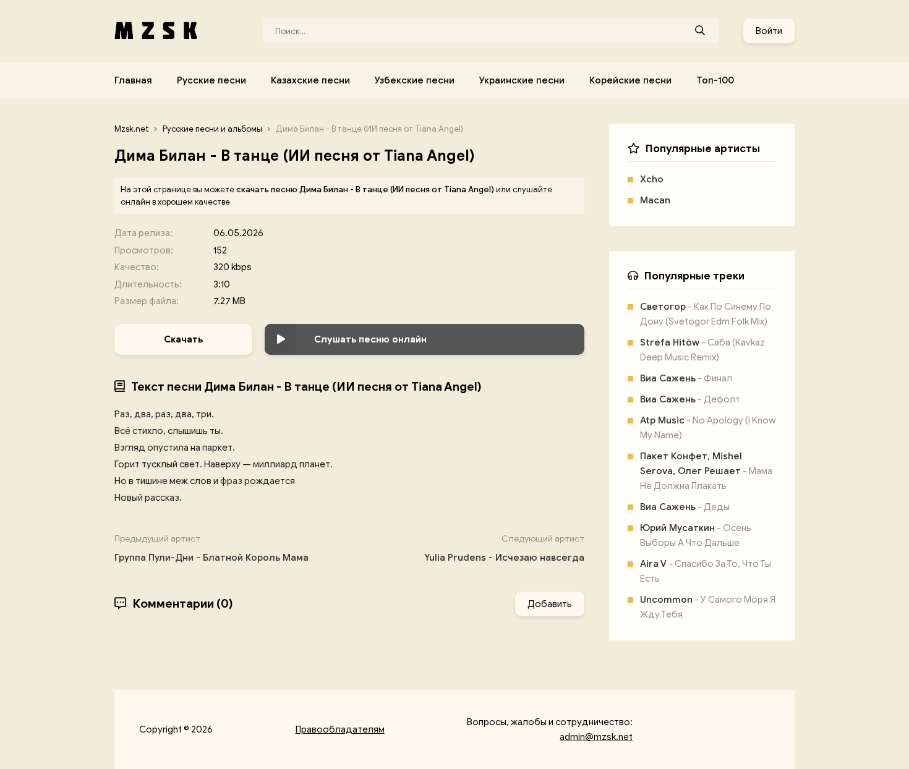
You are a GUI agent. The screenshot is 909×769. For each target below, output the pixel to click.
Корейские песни (630, 80)
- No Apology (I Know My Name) (708, 428)
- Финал (686, 378)
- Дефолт (690, 399)
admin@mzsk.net (596, 736)
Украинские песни (522, 80)
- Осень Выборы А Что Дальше (695, 535)
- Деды (685, 506)
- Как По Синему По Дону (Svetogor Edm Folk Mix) (705, 314)
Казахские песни (310, 80)
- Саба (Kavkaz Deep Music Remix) (702, 350)
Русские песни (211, 80)
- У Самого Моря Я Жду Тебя (707, 607)
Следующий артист (504, 548)
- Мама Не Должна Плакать (706, 471)
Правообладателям (340, 729)
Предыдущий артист (211, 548)
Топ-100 (715, 80)
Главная (133, 80)
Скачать (183, 339)
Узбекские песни (414, 80)
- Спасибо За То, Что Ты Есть (705, 571)
